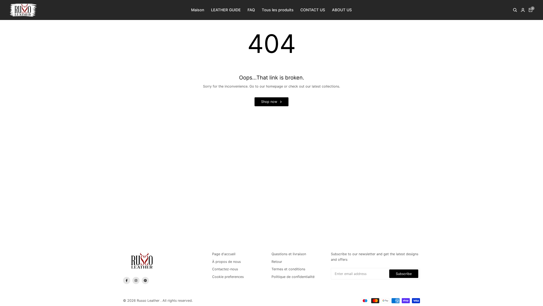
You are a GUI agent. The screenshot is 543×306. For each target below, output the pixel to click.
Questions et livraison (289, 254)
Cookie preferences (228, 277)
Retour (277, 261)
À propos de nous (226, 261)
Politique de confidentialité (293, 277)
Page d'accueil (223, 254)
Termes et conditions (288, 269)
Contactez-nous (225, 269)
